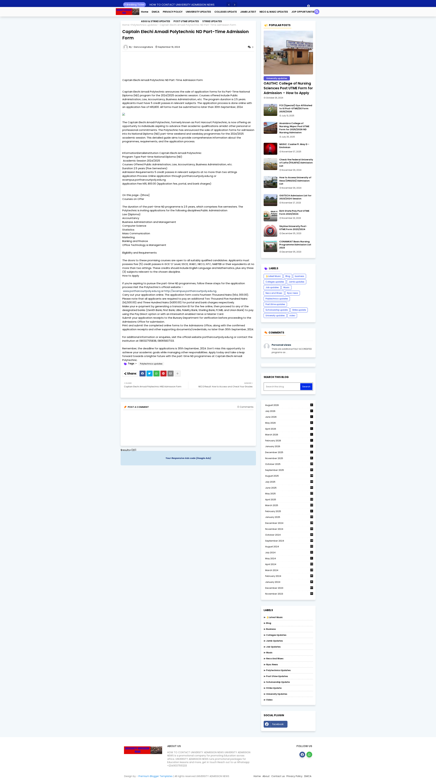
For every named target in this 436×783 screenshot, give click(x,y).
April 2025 (289, 499)
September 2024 (289, 541)
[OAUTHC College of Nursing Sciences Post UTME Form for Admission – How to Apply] (288, 52)
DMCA (155, 11)
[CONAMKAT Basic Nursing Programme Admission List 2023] (270, 246)
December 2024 (289, 523)
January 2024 (289, 582)
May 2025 (289, 493)
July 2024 (289, 552)
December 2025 (288, 452)
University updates (275, 315)
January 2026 (288, 446)
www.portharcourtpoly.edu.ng (141, 291)
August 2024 (289, 546)
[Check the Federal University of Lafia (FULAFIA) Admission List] (270, 164)
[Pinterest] (163, 373)
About (266, 776)
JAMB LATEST (248, 11)
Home (144, 11)
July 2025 (289, 482)
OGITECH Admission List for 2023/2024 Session (295, 197)
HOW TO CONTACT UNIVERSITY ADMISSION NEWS (181, 5)
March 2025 (289, 505)
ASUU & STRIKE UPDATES (155, 21)
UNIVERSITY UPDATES (198, 11)
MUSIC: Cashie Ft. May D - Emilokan (294, 146)
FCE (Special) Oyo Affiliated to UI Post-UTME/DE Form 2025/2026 (295, 108)
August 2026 (288, 405)
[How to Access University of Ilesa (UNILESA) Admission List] (270, 182)
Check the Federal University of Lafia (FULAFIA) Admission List (296, 162)
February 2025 (288, 511)
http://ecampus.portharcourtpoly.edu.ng (190, 291)
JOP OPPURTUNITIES (303, 11)
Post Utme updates (275, 304)
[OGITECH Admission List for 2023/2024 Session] (270, 200)
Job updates (272, 287)
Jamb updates (296, 281)
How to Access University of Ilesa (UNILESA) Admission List (295, 180)
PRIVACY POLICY (172, 11)
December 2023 (289, 588)
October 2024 (289, 535)
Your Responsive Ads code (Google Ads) (188, 458)
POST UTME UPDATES (186, 21)
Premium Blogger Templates (155, 776)
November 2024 (289, 529)
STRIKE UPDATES (212, 21)
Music (286, 287)
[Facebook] (142, 373)
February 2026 (288, 440)
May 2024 (288, 558)
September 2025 (289, 470)
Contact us (278, 776)
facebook (278, 724)
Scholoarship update (277, 309)
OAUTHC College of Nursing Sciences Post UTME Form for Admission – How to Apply (288, 88)
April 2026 (288, 428)
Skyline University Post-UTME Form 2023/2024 (293, 228)
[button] (228, 4)
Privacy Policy (294, 776)
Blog (287, 276)
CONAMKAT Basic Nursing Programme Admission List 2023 (295, 244)
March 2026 (288, 434)
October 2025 (289, 464)
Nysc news (292, 293)
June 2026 (288, 417)
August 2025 (289, 475)
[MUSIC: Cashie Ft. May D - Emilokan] (270, 149)
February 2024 (289, 576)
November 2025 (288, 458)
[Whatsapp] (156, 373)
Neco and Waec (274, 293)
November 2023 (289, 594)
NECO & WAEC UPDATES (274, 11)
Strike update (299, 309)
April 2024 (289, 564)
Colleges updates (275, 281)
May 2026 (288, 422)
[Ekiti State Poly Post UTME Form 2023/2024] (270, 215)
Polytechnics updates (151, 363)
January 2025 (289, 517)
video (292, 315)
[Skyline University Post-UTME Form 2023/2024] (270, 231)
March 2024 (289, 570)
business (299, 276)
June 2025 (289, 487)
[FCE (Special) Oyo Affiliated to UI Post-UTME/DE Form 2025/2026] (270, 110)
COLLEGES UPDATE (225, 11)
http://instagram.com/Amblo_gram (301, 725)
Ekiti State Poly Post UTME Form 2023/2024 (294, 212)
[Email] (170, 373)
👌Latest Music (273, 276)
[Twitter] (149, 373)
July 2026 (288, 411)
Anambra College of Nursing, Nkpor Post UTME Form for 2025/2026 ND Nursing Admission (294, 128)
